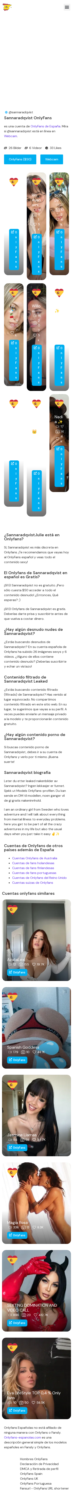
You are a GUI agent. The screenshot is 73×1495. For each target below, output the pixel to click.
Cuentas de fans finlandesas (33, 868)
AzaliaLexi (16, 959)
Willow (36, 308)
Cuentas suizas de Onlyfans (32, 882)
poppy (58, 197)
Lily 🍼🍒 (12, 310)
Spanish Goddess (23, 1047)
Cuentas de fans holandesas (33, 863)
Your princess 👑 (36, 424)
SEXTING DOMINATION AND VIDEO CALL (32, 1308)
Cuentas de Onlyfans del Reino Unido (39, 878)
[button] (67, 7)
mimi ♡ (13, 197)
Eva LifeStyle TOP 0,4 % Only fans (34, 1395)
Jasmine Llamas (22, 1135)
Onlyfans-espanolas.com (22, 1437)
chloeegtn (13, 421)
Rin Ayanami (36, 199)
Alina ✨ (59, 308)
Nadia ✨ (59, 419)
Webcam (10, 136)
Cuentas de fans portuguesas (34, 873)
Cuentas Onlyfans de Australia (34, 858)
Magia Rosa (17, 1222)
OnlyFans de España (45, 126)
